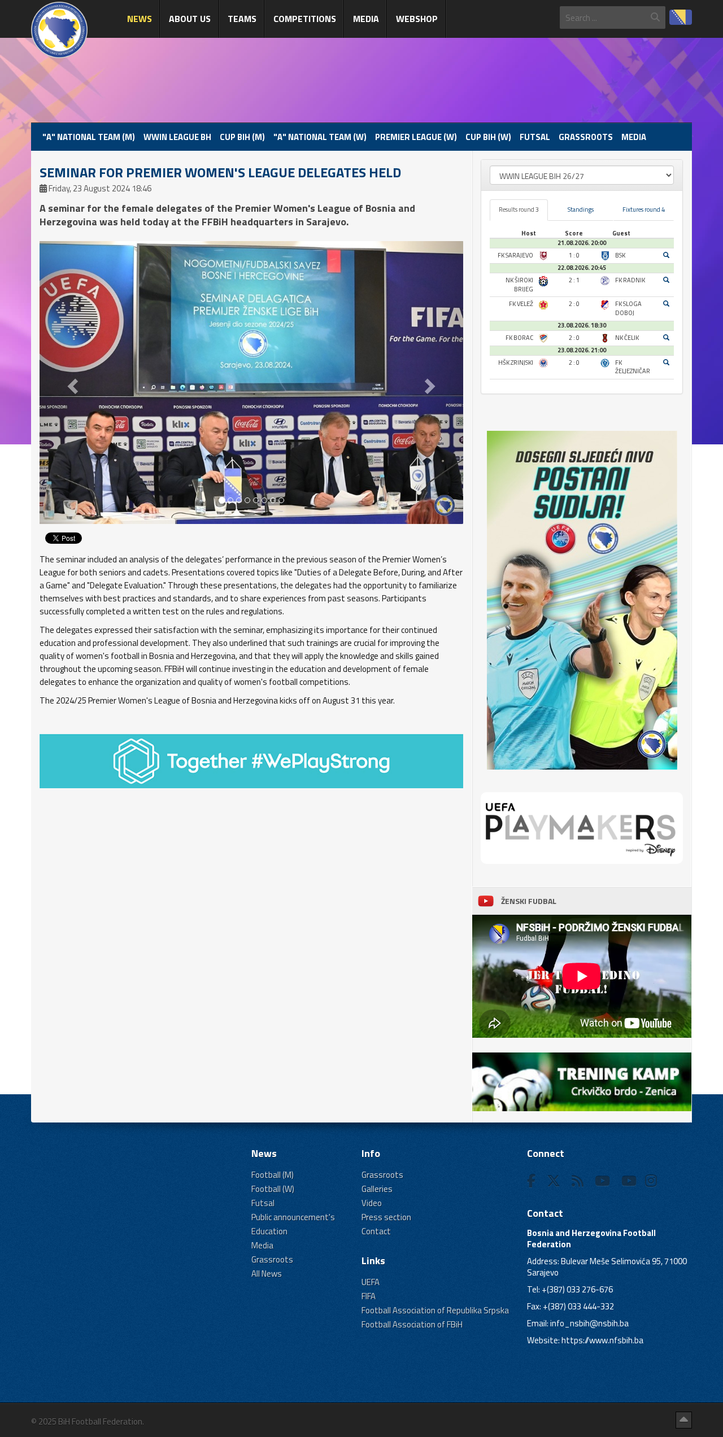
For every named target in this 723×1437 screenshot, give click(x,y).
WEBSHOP (417, 18)
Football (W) (272, 1188)
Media (366, 18)
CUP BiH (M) (242, 136)
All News (266, 1273)
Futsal (535, 136)
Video (372, 1202)
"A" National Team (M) (88, 136)
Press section (386, 1217)
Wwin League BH (177, 136)
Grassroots (586, 136)
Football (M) (272, 1174)
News (139, 18)
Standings (581, 209)
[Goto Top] (684, 1420)
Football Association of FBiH (412, 1324)
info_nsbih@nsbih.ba (589, 1323)
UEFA (371, 1282)
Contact (376, 1231)
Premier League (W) (416, 136)
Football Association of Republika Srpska (435, 1310)
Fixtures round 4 (643, 209)
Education (269, 1231)
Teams (242, 18)
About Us (190, 18)
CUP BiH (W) (488, 136)
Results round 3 (519, 209)
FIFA (369, 1296)
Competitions (304, 18)
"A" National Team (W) (320, 136)
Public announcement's (293, 1217)
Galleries (377, 1188)
